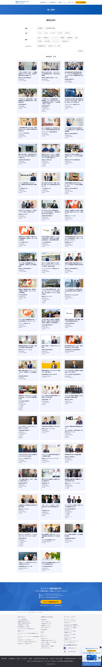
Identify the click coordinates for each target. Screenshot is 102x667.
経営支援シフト (66, 41)
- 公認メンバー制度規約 (45, 644)
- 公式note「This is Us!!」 (46, 647)
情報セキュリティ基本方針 (22, 658)
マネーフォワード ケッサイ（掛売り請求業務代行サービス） (28, 634)
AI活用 (39, 37)
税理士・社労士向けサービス (33, 612)
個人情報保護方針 (11, 658)
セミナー (64, 2)
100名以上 (67, 33)
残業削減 (62, 37)
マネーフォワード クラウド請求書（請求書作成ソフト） (70, 628)
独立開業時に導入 (41, 46)
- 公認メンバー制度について (46, 621)
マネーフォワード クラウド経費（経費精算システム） (69, 631)
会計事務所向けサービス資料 (23, 624)
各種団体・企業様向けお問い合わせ (24, 623)
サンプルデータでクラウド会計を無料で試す (26, 628)
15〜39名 (53, 33)
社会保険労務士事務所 (50, 28)
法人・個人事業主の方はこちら (70, 645)
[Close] (101, 647)
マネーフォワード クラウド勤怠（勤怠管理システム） (69, 638)
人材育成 (40, 41)
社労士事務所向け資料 (96, 663)
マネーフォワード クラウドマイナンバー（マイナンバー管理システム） (71, 641)
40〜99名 (60, 33)
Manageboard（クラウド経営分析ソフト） (26, 639)
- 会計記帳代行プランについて (46, 623)
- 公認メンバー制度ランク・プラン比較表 (48, 642)
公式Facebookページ (72, 648)
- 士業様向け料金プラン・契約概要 (47, 646)
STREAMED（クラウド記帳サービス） (25, 643)
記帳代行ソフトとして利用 (54, 46)
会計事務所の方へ (43, 2)
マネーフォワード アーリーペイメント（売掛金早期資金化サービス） (28, 637)
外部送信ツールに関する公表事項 (56, 658)
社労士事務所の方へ (53, 2)
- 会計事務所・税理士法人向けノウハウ (48, 640)
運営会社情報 (4, 658)
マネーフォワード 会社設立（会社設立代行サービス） (28, 641)
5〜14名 (45, 33)
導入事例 (60, 2)
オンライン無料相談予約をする (51, 602)
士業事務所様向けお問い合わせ (23, 621)
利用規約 (30, 658)
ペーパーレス (54, 37)
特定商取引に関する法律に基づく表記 (41, 658)
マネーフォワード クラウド (22, 612)
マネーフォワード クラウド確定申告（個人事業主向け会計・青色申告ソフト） (71, 625)
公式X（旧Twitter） (72, 651)
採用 (76, 37)
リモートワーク (56, 41)
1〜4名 (39, 33)
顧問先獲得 (69, 37)
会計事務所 (40, 28)
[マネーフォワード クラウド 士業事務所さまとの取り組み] (22, 2)
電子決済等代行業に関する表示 (70, 658)
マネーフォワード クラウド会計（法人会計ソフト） (69, 622)
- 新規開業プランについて (45, 625)
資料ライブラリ (71, 2)
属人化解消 (47, 41)
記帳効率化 (46, 37)
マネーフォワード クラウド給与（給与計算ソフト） (69, 635)
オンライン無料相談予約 (80, 2)
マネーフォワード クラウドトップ (70, 619)
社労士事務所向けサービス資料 (23, 626)
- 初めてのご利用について (45, 627)
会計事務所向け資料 (87, 663)
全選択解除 (80, 51)
